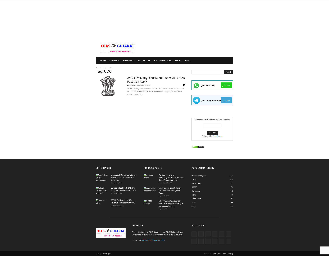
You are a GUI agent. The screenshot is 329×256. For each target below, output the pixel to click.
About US (207, 254)
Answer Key (129, 60)
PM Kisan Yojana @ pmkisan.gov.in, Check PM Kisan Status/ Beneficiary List (171, 177)
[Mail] (221, 234)
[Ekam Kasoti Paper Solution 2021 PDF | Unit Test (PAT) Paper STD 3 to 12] (150, 191)
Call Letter (144, 60)
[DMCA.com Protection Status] (197, 147)
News (187, 60)
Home (98, 67)
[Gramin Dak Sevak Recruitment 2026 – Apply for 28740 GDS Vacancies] (102, 178)
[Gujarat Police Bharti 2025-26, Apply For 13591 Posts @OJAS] (102, 191)
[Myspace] (194, 241)
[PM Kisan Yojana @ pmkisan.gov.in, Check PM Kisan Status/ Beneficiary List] (150, 178)
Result (178, 60)
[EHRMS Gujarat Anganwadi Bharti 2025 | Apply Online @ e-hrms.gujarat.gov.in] (150, 204)
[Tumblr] (221, 241)
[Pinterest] (201, 241)
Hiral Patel (131, 85)
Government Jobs (162, 60)
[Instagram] (208, 233)
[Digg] (194, 234)
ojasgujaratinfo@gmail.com (153, 240)
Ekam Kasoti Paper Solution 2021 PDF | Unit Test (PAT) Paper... (170, 190)
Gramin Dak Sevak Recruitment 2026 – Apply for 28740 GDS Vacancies (123, 177)
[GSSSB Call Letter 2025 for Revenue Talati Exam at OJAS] (102, 203)
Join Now (226, 85)
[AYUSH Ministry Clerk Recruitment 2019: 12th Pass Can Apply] (109, 86)
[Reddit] (208, 241)
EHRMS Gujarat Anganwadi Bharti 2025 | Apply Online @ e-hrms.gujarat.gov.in (171, 203)
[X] (228, 241)
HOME (103, 60)
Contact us (217, 254)
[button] (230, 60)
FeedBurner (218, 136)
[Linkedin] (214, 234)
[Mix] (228, 234)
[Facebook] (201, 234)
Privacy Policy (228, 254)
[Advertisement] (164, 19)
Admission (114, 60)
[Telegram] (214, 241)
